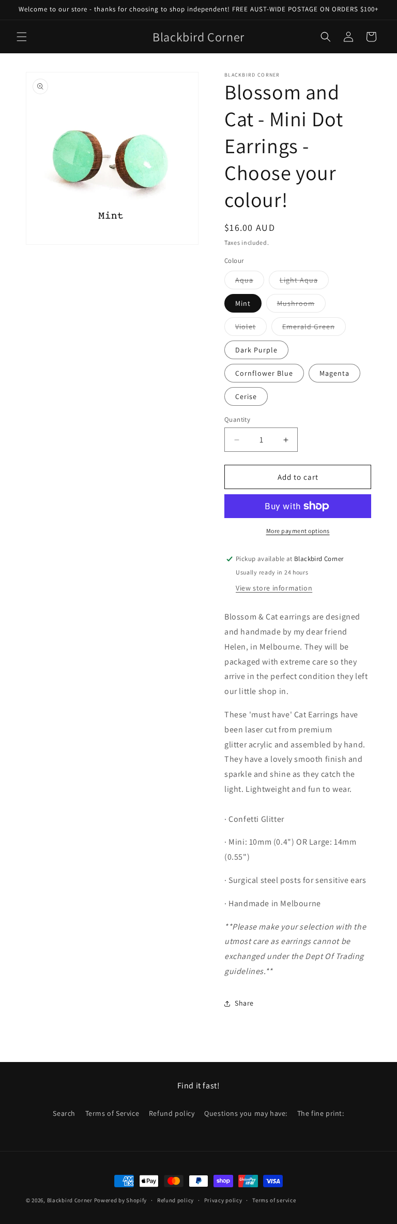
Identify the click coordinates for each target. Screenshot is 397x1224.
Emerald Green (314, 328)
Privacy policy (223, 1200)
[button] (21, 36)
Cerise (246, 396)
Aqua (249, 282)
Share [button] (244, 1003)
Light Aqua (304, 282)
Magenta (334, 373)
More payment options (298, 531)
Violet (251, 328)
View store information (274, 588)
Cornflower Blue (264, 373)
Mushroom (301, 305)
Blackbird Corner (70, 1200)
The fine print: (320, 1113)
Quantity (237, 419)
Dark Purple (256, 350)
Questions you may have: (245, 1113)
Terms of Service (112, 1113)
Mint (243, 303)
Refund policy (172, 1113)
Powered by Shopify (120, 1200)
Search (64, 1113)
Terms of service (274, 1200)
